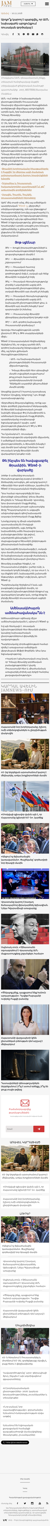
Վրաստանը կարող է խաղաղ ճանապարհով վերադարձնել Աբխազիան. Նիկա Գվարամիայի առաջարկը (24, 905)
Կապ (25, 1488)
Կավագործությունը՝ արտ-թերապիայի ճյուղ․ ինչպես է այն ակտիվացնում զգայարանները (25, 1375)
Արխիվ (6, 13)
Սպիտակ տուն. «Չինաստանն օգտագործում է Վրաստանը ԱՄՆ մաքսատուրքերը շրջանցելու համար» (22, 950)
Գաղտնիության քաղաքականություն (25, 1497)
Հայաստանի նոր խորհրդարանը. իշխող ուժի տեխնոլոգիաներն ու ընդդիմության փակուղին (24, 730)
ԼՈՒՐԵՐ (25, 1213)
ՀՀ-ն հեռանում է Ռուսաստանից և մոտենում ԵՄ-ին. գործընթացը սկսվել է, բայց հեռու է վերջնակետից (24, 1360)
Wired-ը (23, 206)
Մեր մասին (25, 1479)
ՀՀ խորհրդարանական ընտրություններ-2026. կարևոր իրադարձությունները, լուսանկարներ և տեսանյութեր (25, 1393)
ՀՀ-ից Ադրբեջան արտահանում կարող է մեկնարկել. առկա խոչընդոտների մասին (24, 774)
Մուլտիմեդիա (25, 1325)
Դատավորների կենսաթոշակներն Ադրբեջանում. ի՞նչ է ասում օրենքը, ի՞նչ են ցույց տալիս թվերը (24, 1086)
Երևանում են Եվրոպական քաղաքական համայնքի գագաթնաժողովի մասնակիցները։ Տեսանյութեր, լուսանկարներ (22, 1430)
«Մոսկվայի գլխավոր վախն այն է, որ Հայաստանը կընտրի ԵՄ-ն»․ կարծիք (22, 816)
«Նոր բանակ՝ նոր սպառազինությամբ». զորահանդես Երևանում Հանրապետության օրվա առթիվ (23, 1411)
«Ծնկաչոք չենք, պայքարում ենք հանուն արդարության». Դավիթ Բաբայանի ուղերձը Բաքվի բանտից (23, 995)
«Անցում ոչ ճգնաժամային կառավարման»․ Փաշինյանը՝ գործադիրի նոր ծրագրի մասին (24, 859)
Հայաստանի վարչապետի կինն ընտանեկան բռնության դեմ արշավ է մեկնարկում (22, 1041)
